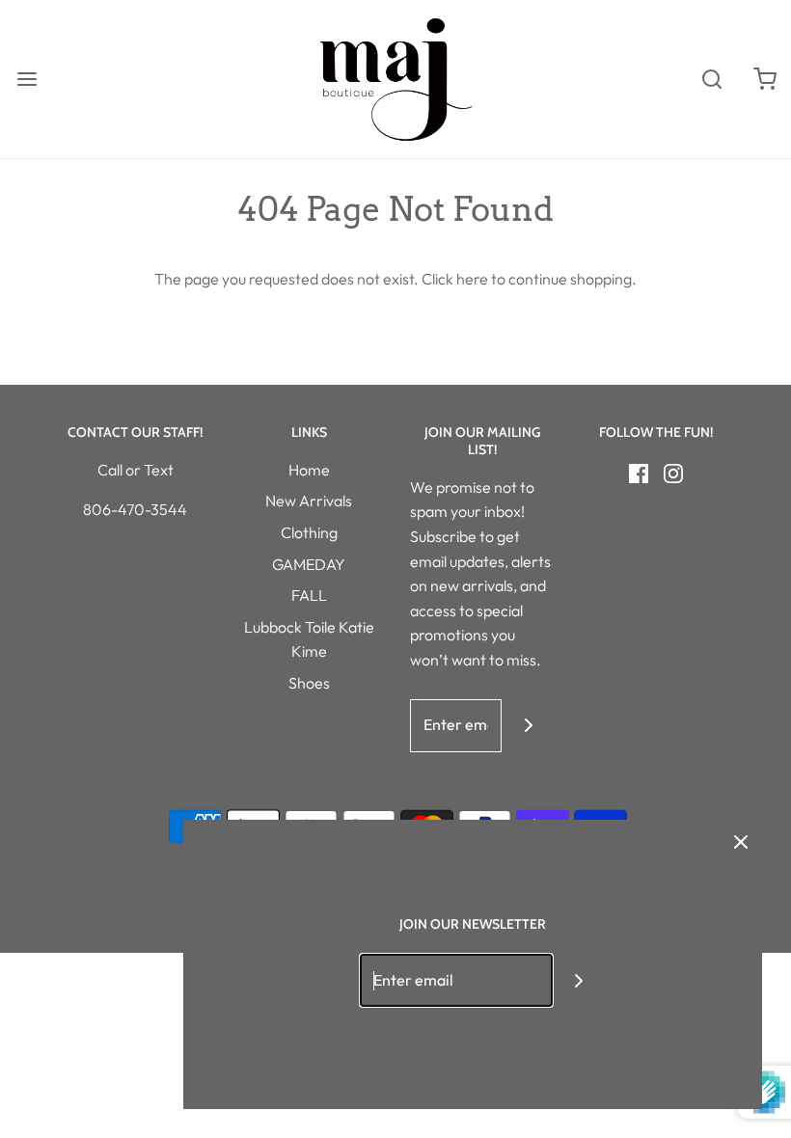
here (472, 278)
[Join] (528, 725)
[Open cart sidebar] (764, 79)
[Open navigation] (26, 79)
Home (309, 469)
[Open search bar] (711, 79)
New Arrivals (308, 500)
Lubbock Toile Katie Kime (309, 639)
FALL (309, 595)
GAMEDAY (308, 564)
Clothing (309, 532)
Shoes (309, 682)
